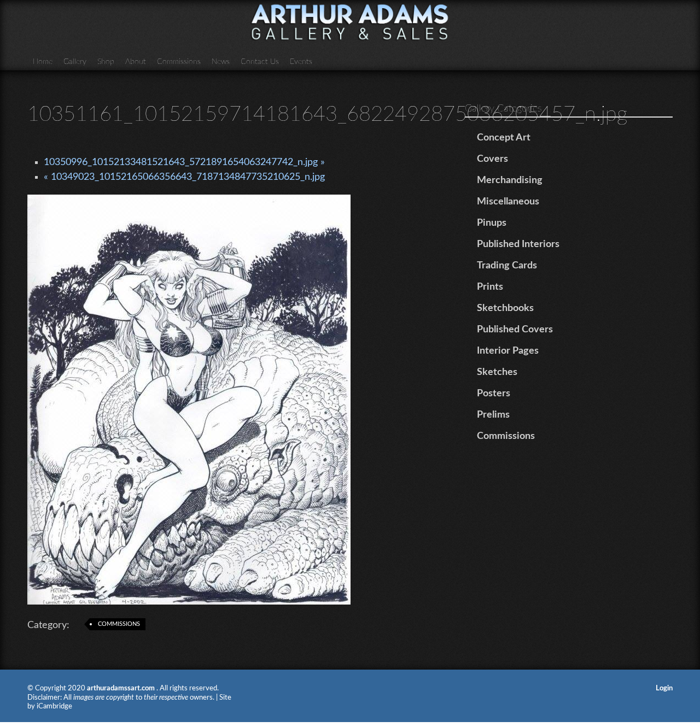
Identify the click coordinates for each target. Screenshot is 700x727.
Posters (493, 393)
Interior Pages (508, 351)
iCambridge (54, 706)
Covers (492, 159)
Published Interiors (518, 244)
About (135, 62)
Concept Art (503, 138)
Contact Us (260, 62)
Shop (105, 62)
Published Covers (515, 330)
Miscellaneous (508, 202)
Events (301, 62)
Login (664, 688)
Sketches (497, 372)
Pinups (491, 223)
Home (42, 62)
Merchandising (509, 180)
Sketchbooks (505, 308)
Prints (490, 287)
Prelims (493, 415)
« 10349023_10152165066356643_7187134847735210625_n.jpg (184, 177)
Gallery (74, 62)
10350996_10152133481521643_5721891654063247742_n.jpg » (184, 162)
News (221, 62)
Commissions (179, 62)
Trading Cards (507, 266)
